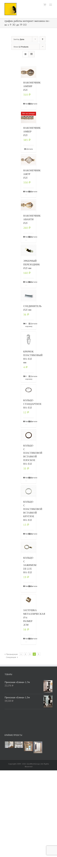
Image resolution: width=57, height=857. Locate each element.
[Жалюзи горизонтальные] (9, 744)
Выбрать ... (26, 105)
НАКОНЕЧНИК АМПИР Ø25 (32, 86)
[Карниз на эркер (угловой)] (18, 744)
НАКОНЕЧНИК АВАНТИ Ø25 (32, 219)
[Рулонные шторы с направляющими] (28, 746)
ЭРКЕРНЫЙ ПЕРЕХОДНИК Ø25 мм (31, 264)
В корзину (26, 324)
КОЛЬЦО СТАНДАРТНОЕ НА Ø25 (32, 404)
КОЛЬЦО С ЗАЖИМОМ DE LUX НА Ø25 (29, 565)
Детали (32, 104)
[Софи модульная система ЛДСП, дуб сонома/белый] (37, 747)
